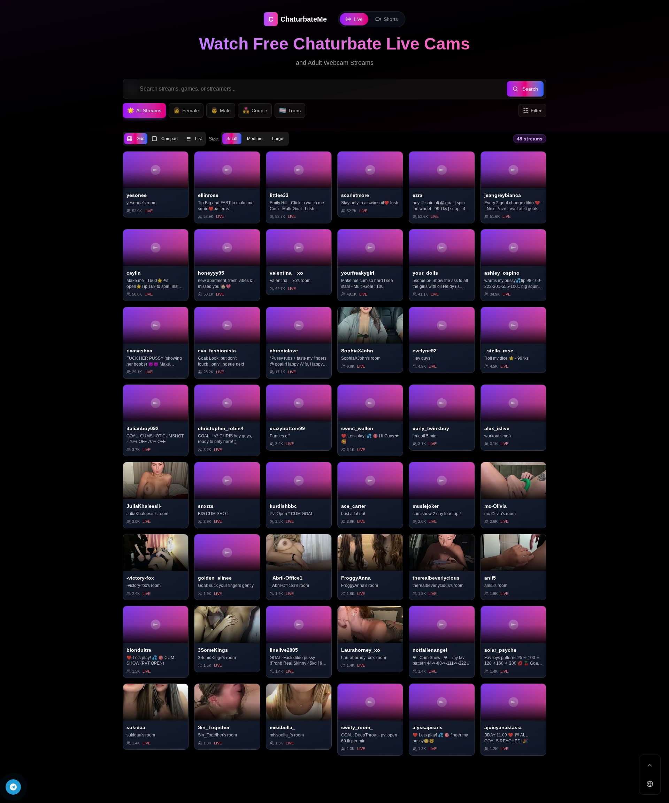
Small (231, 138)
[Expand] (650, 765)
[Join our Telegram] (13, 787)
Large (277, 138)
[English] (650, 783)
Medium (254, 138)
